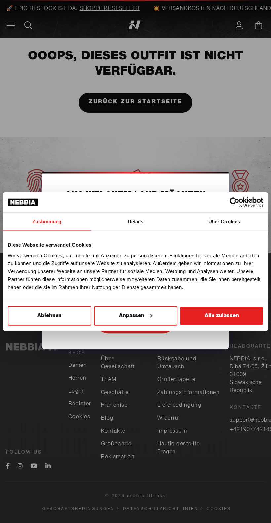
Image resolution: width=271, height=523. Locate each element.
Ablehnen (49, 315)
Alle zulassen (222, 315)
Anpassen (131, 315)
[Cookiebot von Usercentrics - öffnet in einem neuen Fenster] (234, 202)
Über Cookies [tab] (224, 221)
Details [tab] (136, 221)
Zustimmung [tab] (47, 221)
